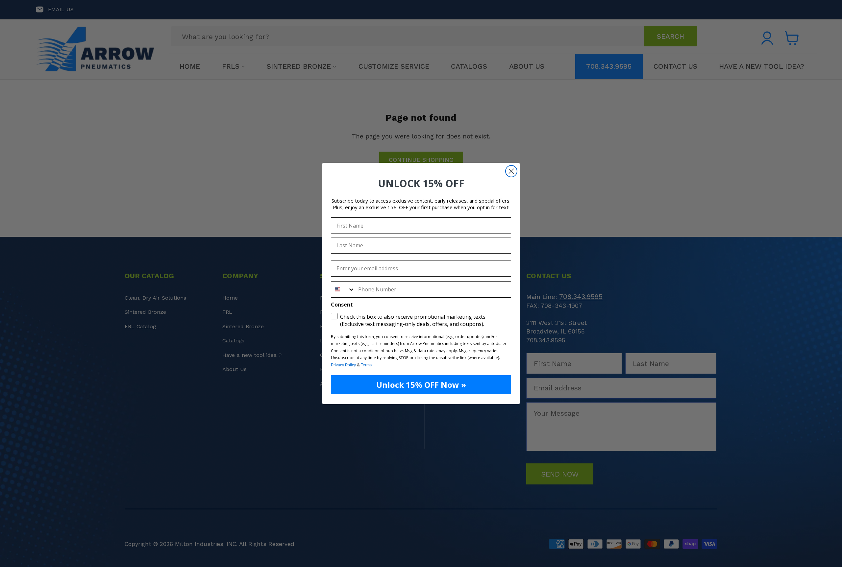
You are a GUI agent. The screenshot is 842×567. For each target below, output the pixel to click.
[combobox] (343, 289)
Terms (366, 365)
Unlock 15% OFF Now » (421, 384)
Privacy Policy (343, 365)
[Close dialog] (511, 171)
